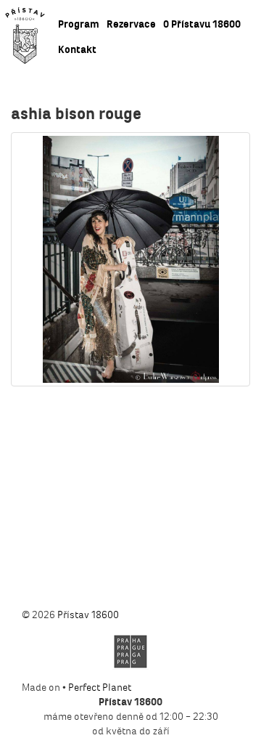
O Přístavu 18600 (202, 24)
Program (78, 24)
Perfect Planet (99, 687)
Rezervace (131, 24)
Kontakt (77, 49)
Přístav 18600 (88, 614)
